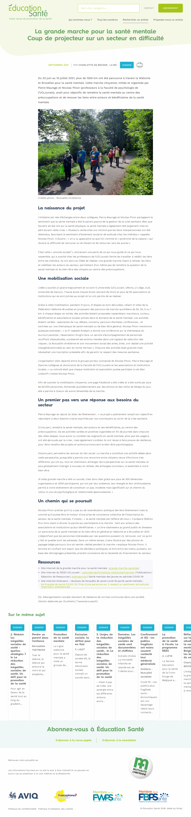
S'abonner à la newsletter (119, 740)
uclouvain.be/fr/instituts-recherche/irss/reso (108, 572)
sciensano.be (79, 577)
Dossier (126, 65)
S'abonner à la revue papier (74, 740)
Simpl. (179, 808)
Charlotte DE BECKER (93, 65)
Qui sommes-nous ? (80, 19)
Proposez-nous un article (168, 19)
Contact (149, 8)
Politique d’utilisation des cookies (55, 809)
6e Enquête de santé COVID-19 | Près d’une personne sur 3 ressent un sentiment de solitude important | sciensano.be (95, 585)
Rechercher (133, 8)
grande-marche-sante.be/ (124, 568)
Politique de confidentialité (22, 809)
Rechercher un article (135, 19)
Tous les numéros (107, 19)
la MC (113, 65)
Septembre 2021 (58, 65)
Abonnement (170, 8)
